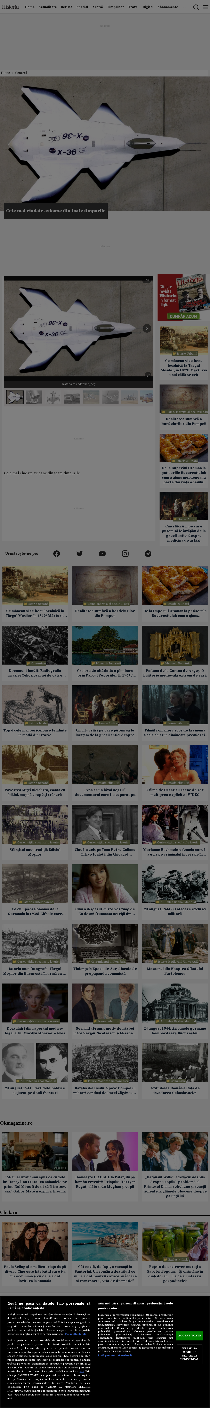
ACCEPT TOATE (189, 1335)
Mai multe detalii (76, 1334)
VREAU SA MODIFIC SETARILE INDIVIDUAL (189, 1354)
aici (82, 1371)
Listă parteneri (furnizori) (115, 1355)
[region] (105, 1352)
